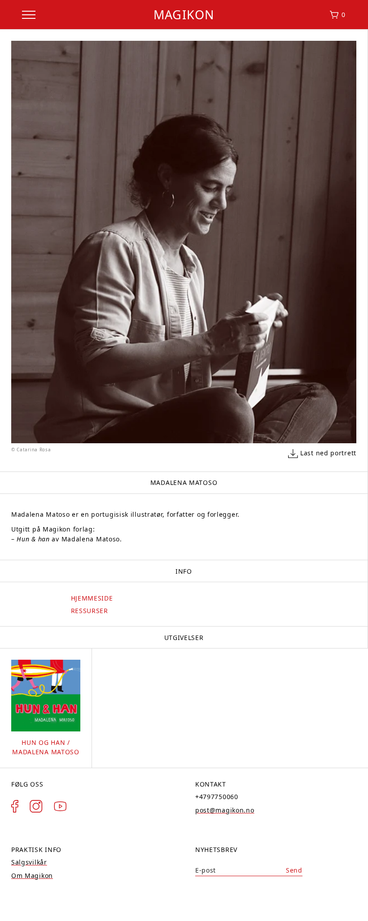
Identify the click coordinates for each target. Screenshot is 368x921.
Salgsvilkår (29, 862)
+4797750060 (216, 796)
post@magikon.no (224, 810)
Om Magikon (32, 875)
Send (294, 870)
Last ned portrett (328, 453)
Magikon (184, 14)
